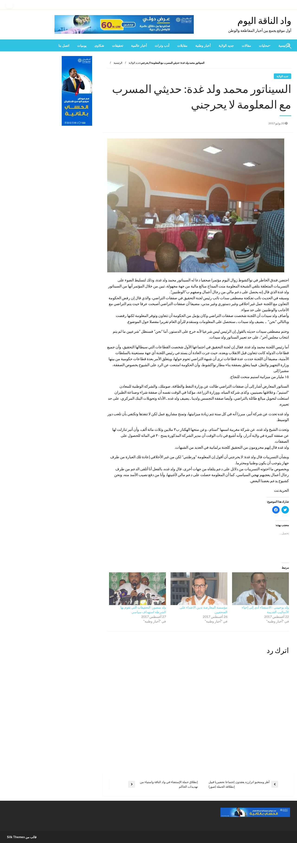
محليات (264, 45)
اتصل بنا (63, 45)
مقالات (246, 45)
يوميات (82, 45)
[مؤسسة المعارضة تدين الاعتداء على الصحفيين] (199, 588)
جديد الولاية (226, 45)
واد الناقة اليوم (264, 20)
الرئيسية (118, 62)
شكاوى (99, 45)
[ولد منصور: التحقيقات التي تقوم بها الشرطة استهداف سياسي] (137, 588)
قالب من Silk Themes (21, 837)
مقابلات (182, 45)
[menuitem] (264, 45)
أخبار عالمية (139, 45)
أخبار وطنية (203, 45)
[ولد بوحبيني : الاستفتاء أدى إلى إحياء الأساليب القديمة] (260, 588)
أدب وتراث (162, 45)
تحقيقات (117, 45)
